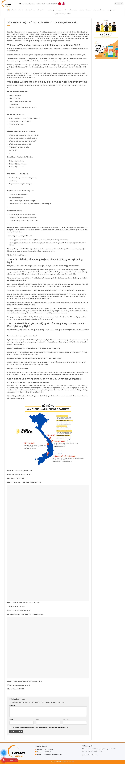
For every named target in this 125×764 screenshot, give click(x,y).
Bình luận (12, 705)
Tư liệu (69, 14)
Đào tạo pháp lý (111, 10)
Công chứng (41, 10)
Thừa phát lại (73, 10)
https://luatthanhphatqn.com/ (21, 610)
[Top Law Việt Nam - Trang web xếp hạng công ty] (8, 4)
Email (38, 720)
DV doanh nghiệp (61, 10)
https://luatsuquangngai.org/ (20, 685)
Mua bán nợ (50, 10)
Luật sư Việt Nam (30, 10)
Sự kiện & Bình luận (60, 14)
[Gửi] (121, 3)
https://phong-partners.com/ (23, 470)
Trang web (66, 720)
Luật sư (20, 10)
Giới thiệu (14, 10)
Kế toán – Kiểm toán (85, 10)
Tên (11, 720)
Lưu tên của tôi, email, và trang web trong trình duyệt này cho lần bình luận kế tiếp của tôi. (40, 727)
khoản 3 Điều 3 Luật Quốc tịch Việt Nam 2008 (72, 49)
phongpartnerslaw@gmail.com (21, 474)
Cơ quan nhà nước (98, 10)
